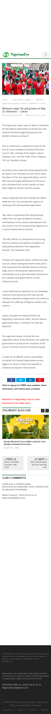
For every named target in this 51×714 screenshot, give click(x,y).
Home (5, 100)
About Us (21, 710)
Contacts (32, 710)
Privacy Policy (8, 710)
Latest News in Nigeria (21, 100)
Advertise (44, 710)
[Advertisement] (25, 25)
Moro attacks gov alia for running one (39, 464)
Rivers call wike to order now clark (11, 464)
